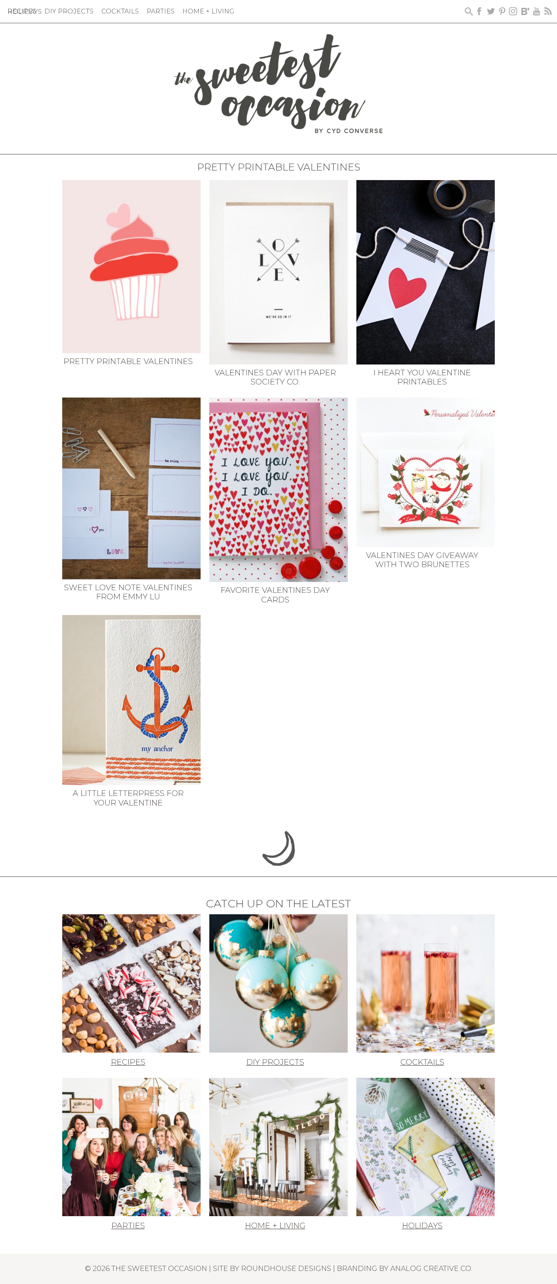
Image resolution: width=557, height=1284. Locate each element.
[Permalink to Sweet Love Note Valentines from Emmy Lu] (131, 487)
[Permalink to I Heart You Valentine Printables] (425, 271)
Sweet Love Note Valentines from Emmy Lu (128, 592)
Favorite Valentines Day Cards (275, 595)
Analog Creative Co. (431, 1268)
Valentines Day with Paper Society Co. (275, 377)
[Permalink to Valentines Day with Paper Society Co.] (278, 271)
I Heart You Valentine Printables (422, 377)
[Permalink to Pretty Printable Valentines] (131, 265)
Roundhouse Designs (286, 1268)
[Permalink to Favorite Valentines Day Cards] (278, 489)
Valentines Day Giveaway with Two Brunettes (422, 560)
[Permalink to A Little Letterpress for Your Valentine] (131, 699)
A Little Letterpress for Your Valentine (128, 798)
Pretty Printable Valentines (128, 361)
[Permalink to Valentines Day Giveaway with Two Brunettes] (425, 471)
